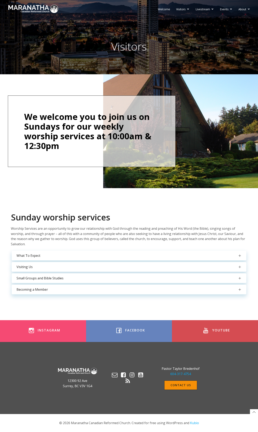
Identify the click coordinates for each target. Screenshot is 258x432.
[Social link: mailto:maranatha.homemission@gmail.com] (116, 375)
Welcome (164, 9)
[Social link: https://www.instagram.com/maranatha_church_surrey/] (133, 375)
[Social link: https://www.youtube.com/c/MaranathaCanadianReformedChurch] (142, 375)
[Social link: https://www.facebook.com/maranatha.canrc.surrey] (124, 375)
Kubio (194, 423)
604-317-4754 (180, 374)
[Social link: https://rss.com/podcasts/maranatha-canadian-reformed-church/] (129, 381)
